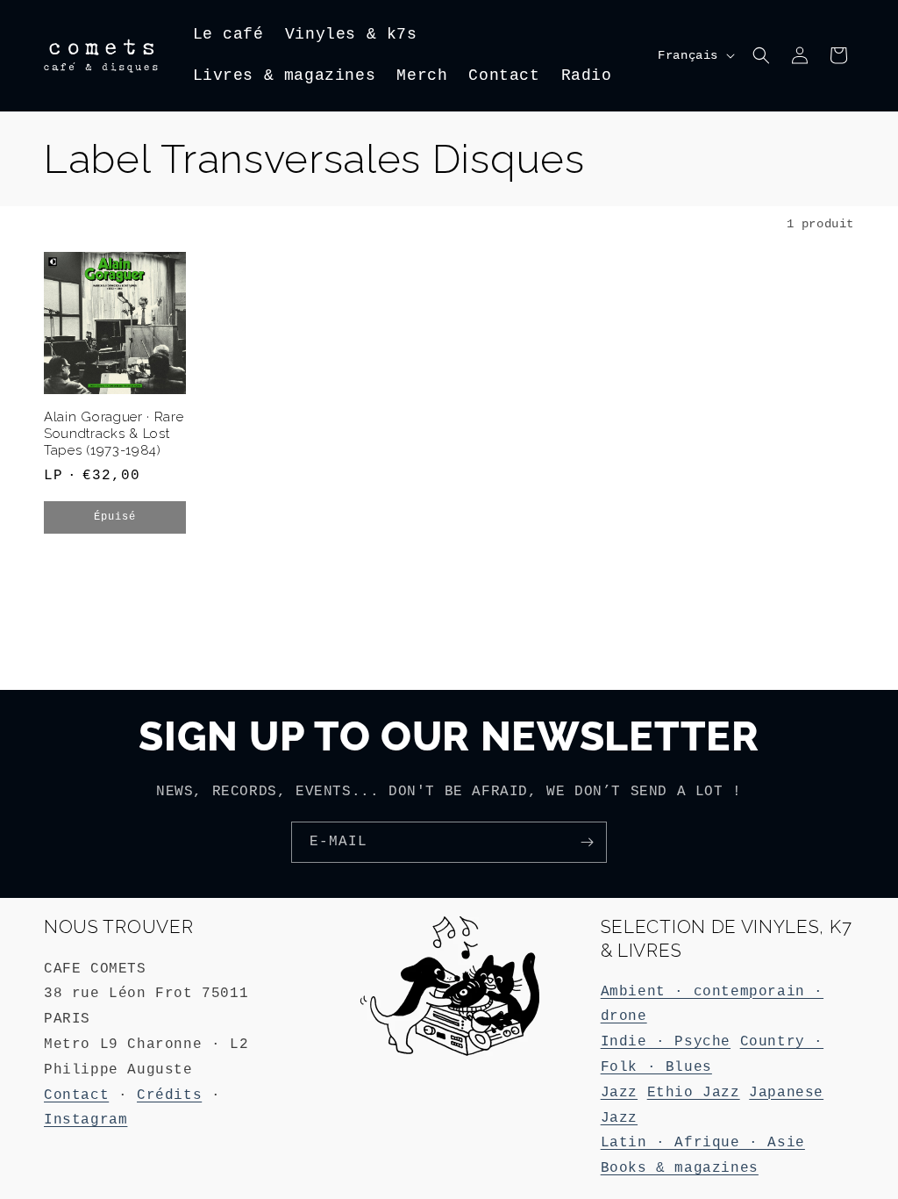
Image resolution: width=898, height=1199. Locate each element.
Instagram (85, 1120)
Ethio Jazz (693, 1093)
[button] (761, 55)
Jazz (619, 1093)
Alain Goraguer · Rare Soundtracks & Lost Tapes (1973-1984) (114, 433)
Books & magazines (680, 1168)
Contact (76, 1095)
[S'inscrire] (586, 842)
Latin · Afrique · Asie (703, 1143)
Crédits (169, 1095)
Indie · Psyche (666, 1042)
